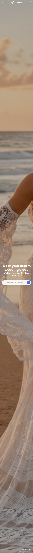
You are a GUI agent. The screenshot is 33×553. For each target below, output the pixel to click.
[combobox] (16, 282)
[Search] (30, 2)
